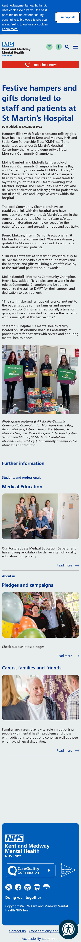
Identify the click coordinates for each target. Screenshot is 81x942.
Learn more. (10, 29)
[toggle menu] (75, 47)
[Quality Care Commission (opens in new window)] (30, 870)
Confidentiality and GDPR (49, 931)
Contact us (17, 931)
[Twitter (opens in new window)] (8, 887)
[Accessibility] (58, 46)
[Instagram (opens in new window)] (27, 887)
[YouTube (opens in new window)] (46, 887)
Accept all (68, 17)
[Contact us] (49, 46)
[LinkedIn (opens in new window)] (37, 887)
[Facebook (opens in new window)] (18, 887)
